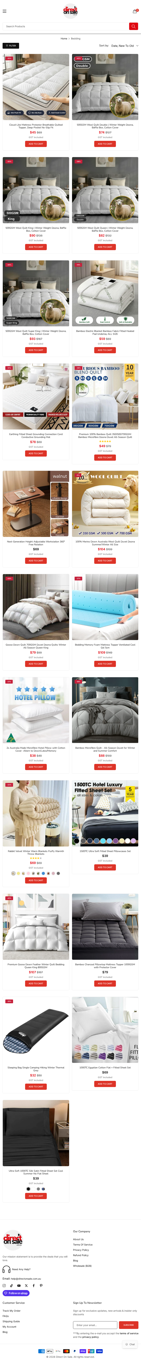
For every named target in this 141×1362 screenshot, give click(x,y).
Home (64, 38)
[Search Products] (133, 26)
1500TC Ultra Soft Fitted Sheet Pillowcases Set (105, 851)
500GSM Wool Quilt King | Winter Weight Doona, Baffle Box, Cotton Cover (36, 229)
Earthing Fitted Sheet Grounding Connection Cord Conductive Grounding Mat (36, 436)
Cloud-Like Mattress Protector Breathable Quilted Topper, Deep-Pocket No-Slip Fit (36, 126)
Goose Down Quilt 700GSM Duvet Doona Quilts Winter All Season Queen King (36, 646)
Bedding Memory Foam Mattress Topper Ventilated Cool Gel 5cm (105, 646)
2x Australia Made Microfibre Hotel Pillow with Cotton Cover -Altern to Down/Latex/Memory (36, 749)
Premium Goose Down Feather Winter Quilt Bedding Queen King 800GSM (36, 966)
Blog (75, 1260)
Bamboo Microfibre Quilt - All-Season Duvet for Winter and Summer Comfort (105, 749)
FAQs (6, 1316)
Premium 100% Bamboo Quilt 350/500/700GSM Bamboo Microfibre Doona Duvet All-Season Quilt (105, 436)
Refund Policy (81, 1255)
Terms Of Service (83, 1244)
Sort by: (104, 45)
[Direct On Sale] (71, 11)
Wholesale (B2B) (82, 1265)
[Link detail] (4, 1285)
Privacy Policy (81, 1249)
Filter (12, 45)
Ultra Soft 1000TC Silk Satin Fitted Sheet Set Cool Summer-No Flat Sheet (36, 1172)
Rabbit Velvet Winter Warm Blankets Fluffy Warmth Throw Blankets (36, 853)
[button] (36, 144)
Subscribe (128, 1325)
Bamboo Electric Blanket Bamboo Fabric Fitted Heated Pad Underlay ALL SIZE (105, 333)
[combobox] (70, 26)
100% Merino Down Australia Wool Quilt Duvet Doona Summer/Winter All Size (105, 543)
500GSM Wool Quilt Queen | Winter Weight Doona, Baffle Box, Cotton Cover (105, 229)
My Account (9, 1326)
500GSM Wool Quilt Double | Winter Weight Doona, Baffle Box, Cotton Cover (105, 126)
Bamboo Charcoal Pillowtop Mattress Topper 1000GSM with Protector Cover (105, 966)
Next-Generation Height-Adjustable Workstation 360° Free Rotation (36, 543)
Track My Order (11, 1310)
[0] (135, 11)
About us (78, 1239)
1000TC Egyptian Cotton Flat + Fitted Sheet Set (105, 1067)
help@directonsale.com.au (22, 1278)
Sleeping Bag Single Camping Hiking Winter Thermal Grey (36, 1069)
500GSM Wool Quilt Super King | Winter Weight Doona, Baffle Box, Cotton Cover (36, 333)
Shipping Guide (11, 1321)
